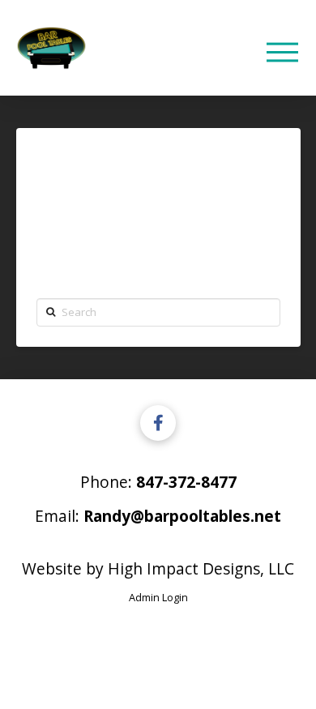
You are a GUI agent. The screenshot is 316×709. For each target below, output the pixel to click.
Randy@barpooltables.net (182, 516)
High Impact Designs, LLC (201, 568)
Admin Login (158, 597)
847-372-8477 (186, 482)
